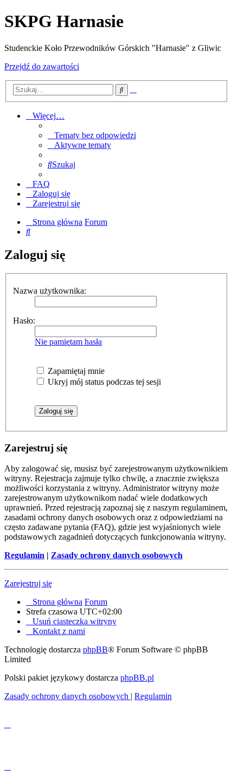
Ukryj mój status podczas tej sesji (103, 381)
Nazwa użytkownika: (49, 290)
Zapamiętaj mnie (75, 371)
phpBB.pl (137, 677)
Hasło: (24, 320)
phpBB (95, 649)
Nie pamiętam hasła (68, 341)
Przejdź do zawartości (41, 66)
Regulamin (24, 555)
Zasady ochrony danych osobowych (117, 555)
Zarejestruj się (28, 583)
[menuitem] (92, 135)
